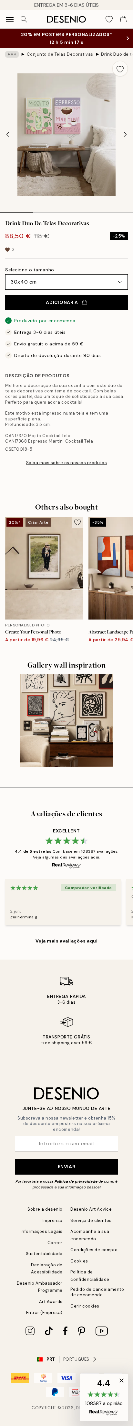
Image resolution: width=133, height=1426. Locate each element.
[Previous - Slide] (8, 134)
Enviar (66, 1166)
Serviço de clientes (91, 1220)
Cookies (79, 1261)
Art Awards (51, 1301)
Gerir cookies (84, 1306)
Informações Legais (42, 1231)
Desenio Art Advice (91, 1209)
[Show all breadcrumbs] (12, 54)
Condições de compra (94, 1249)
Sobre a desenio (45, 1209)
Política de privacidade (76, 1181)
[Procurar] (24, 19)
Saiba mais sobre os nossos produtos (66, 462)
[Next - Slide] (125, 134)
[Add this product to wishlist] (120, 68)
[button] (104, 1397)
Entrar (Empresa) (44, 1312)
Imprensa (53, 1220)
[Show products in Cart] (123, 19)
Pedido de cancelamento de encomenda (97, 1292)
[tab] (16, 210)
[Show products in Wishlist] (109, 19)
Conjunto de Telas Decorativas (60, 54)
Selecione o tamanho (29, 270)
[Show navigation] (10, 19)
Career (55, 1242)
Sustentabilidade (44, 1253)
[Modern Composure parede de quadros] (66, 720)
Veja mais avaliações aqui (67, 941)
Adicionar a (62, 302)
